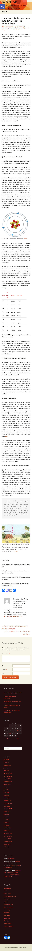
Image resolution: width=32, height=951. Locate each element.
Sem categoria (7, 923)
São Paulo (6, 921)
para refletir (7, 912)
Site (3, 673)
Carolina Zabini (20, 26)
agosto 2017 (7, 811)
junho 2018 (6, 790)
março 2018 (7, 798)
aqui (11, 585)
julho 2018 (6, 787)
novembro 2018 (8, 776)
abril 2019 (6, 770)
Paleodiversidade (8, 907)
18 (17, 730)
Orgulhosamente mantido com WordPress (16, 947)
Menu (3, 11)
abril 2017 (6, 822)
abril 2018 (6, 795)
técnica (9, 30)
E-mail (4, 669)
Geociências (5, 28)
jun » (18, 738)
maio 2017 (6, 819)
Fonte (3, 288)
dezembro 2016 (8, 833)
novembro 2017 (8, 803)
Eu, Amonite (11, 858)
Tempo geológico (21, 28)
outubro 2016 (7, 839)
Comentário (6, 654)
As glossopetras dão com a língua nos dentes (17, 632)
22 (10, 733)
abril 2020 (6, 762)
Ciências (6, 891)
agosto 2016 (7, 844)
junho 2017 (6, 817)
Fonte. (25, 239)
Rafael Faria (7, 918)
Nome (4, 666)
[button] (2, 6)
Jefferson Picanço (8, 904)
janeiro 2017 (7, 830)
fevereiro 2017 (7, 828)
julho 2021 (6, 760)
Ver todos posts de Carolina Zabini (14, 616)
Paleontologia (12, 28)
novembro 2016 (8, 836)
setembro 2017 (8, 809)
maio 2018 (6, 792)
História (6, 902)
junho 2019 (6, 768)
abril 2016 (6, 847)
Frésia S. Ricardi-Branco (10, 896)
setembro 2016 (8, 841)
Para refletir (7, 915)
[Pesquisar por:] (28, 12)
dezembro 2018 (8, 773)
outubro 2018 (7, 779)
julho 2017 (6, 814)
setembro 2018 (8, 781)
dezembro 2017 (8, 800)
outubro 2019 (7, 765)
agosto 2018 (7, 784)
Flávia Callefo (7, 893)
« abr (7, 738)
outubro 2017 (7, 806)
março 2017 (7, 825)
